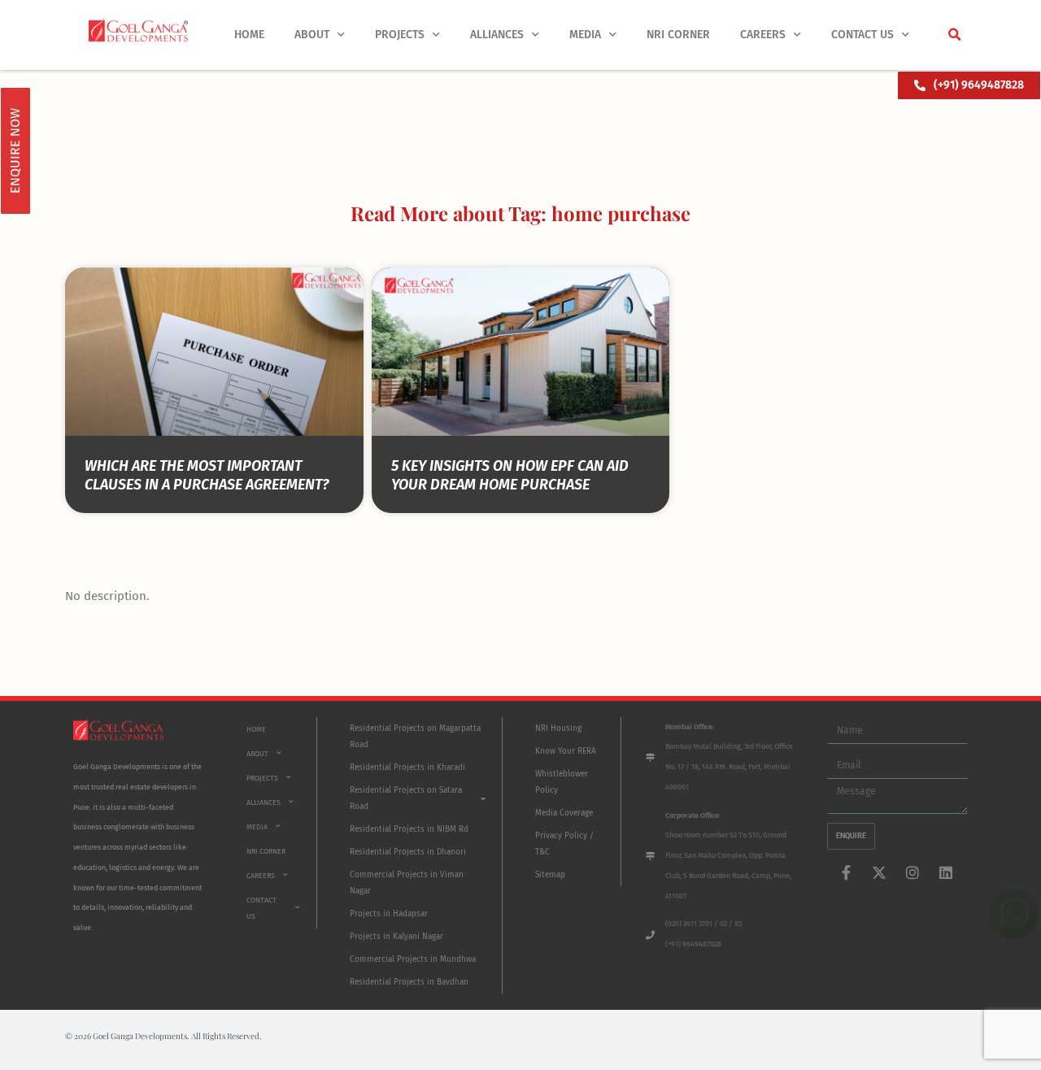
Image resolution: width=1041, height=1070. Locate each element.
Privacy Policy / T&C (564, 844)
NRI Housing (558, 728)
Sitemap (550, 875)
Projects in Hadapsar (389, 914)
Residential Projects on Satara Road (406, 798)
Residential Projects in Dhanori (408, 852)
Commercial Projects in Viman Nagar (407, 883)
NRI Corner (678, 34)
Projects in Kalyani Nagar (396, 937)
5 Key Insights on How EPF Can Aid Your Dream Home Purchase (510, 475)
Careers (763, 34)
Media (585, 34)
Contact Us (862, 34)
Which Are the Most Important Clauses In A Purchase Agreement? (207, 475)
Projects (400, 34)
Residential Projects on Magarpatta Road (415, 737)
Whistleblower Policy (561, 782)
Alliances (497, 34)
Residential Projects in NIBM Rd (409, 829)
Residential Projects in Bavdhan (409, 982)
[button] (954, 35)
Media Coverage (564, 813)
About (311, 34)
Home (249, 34)
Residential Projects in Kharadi (407, 767)
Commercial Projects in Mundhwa (413, 959)
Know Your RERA (565, 751)
